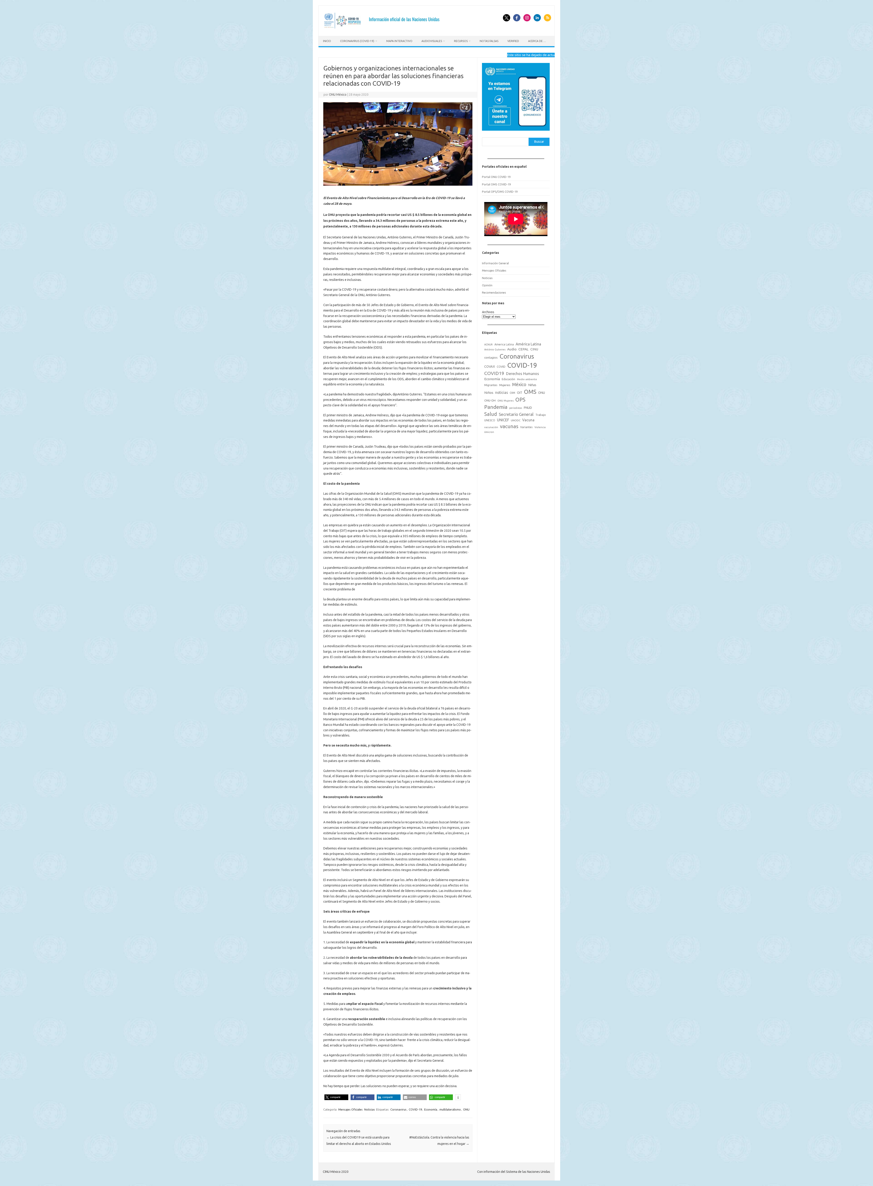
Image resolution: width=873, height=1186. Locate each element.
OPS (520, 399)
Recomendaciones (494, 292)
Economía (430, 1109)
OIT (519, 393)
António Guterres (494, 349)
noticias (501, 392)
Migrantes (490, 385)
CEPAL (523, 349)
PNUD (528, 407)
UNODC (515, 420)
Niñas (532, 385)
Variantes (526, 427)
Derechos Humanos (522, 374)
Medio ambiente (527, 379)
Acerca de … (537, 41)
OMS (530, 391)
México (519, 384)
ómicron (489, 432)
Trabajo (540, 414)
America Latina (504, 344)
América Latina (528, 344)
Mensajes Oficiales (350, 1109)
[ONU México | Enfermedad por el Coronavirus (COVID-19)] (383, 28)
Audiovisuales (431, 41)
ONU (466, 1109)
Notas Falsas (489, 41)
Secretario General (516, 414)
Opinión (487, 285)
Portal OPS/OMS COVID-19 (500, 191)
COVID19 (494, 373)
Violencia (540, 427)
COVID (501, 366)
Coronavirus (398, 1109)
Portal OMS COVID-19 (496, 184)
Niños (488, 393)
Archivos (488, 312)
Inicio (327, 41)
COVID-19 (415, 1109)
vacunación (491, 427)
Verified (513, 41)
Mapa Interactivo (399, 41)
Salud (490, 414)
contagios (491, 357)
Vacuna (528, 420)
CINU (534, 349)
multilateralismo (450, 1109)
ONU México (337, 94)
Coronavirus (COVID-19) (357, 41)
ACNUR (488, 344)
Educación (508, 379)
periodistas (515, 408)
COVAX (489, 366)
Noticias (369, 1109)
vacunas (509, 426)
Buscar (539, 141)
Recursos (461, 41)
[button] (336, 1097)
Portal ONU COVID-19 (496, 176)
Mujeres (504, 385)
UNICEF (503, 420)
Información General (495, 263)
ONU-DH (490, 400)
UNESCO (489, 420)
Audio (512, 349)
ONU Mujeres (505, 400)
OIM (512, 392)
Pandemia (495, 407)
